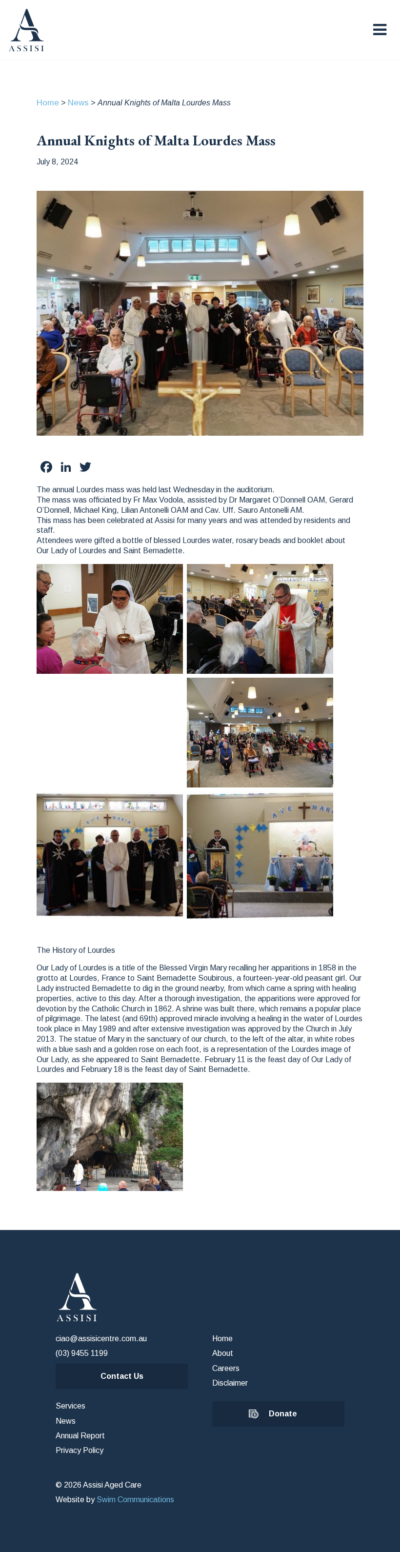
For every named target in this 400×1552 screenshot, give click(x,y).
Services (70, 1406)
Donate (283, 1414)
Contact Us (121, 1376)
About (222, 1353)
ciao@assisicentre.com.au (101, 1338)
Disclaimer (230, 1383)
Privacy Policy (79, 1450)
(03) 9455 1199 (82, 1353)
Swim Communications (135, 1499)
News (78, 102)
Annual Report (80, 1435)
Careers (226, 1368)
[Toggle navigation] (379, 30)
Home (48, 102)
